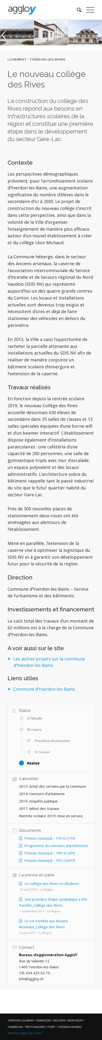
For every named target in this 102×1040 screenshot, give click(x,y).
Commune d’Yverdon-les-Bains (44, 689)
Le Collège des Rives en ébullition (51, 883)
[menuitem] (76, 9)
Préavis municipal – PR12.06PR (49, 860)
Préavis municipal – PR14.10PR (49, 853)
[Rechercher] (76, 9)
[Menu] (87, 9)
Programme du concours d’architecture (56, 845)
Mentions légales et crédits (25, 1033)
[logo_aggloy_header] (42, 9)
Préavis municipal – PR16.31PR (49, 838)
